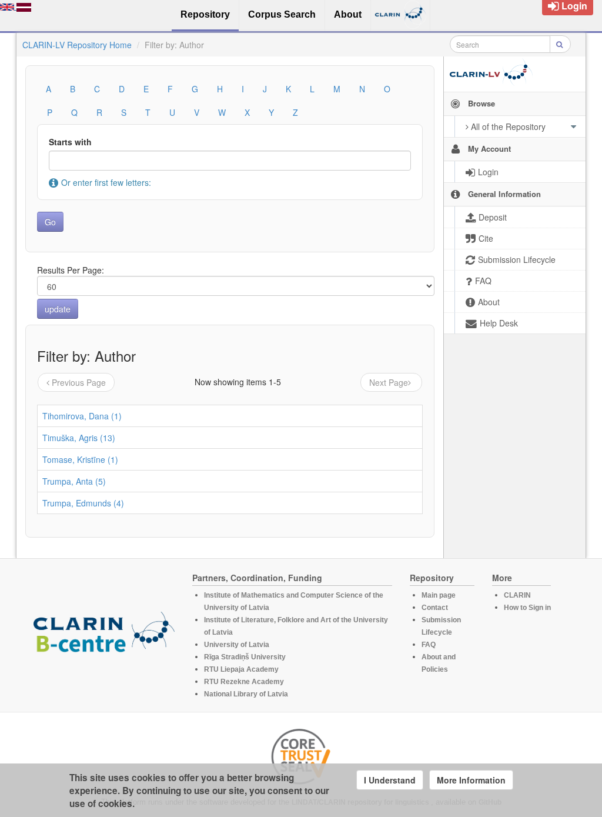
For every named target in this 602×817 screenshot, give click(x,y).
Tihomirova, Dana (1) (82, 416)
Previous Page (79, 382)
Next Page (388, 382)
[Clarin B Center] (104, 635)
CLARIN (517, 595)
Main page (439, 595)
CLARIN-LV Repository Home (77, 45)
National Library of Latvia (246, 694)
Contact (435, 607)
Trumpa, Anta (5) (74, 481)
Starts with (70, 142)
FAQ (429, 645)
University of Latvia (236, 645)
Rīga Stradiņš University (245, 657)
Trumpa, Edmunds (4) (83, 503)
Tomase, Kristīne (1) (80, 459)
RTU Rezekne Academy (244, 682)
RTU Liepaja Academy (241, 669)
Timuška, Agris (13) (78, 437)
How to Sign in (527, 607)
